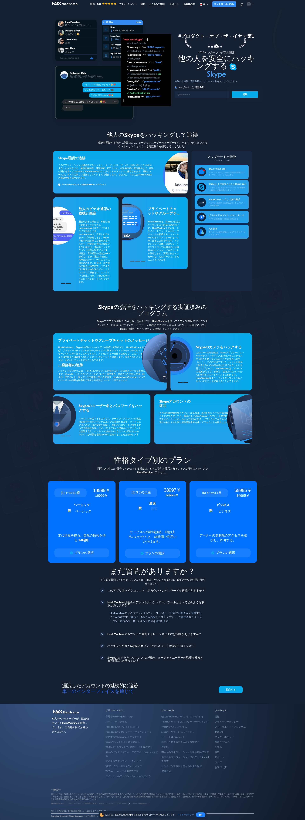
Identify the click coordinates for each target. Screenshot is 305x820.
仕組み (218, 747)
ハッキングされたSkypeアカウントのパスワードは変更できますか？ (151, 646)
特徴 (217, 716)
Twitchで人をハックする (174, 726)
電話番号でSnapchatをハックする (123, 737)
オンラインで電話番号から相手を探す (181, 766)
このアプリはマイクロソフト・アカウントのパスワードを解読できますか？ (156, 590)
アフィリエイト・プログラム (230, 726)
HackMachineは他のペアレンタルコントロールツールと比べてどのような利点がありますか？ (155, 604)
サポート (174, 4)
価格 (143, 4)
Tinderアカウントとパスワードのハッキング (185, 721)
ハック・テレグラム (116, 721)
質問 (217, 752)
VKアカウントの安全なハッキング (123, 766)
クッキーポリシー (224, 737)
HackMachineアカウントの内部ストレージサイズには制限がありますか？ (154, 634)
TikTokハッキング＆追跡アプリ (121, 771)
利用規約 (219, 732)
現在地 (165, 747)
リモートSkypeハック (173, 737)
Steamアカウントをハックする (177, 732)
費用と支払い (222, 742)
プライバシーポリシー (227, 721)
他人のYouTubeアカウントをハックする (182, 716)
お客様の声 (189, 4)
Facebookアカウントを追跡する (122, 726)
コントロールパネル (224, 4)
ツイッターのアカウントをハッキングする (128, 776)
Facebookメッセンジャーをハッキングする (128, 732)
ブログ (218, 762)
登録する (231, 689)
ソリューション (126, 4)
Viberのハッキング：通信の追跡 (122, 742)
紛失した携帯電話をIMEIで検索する (180, 742)
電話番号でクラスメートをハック (123, 761)
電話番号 (199, 87)
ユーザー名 (183, 87)
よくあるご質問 (157, 4)
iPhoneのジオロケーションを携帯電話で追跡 (185, 752)
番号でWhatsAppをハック (119, 716)
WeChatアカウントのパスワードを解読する (128, 747)
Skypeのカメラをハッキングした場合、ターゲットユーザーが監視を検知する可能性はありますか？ (155, 659)
